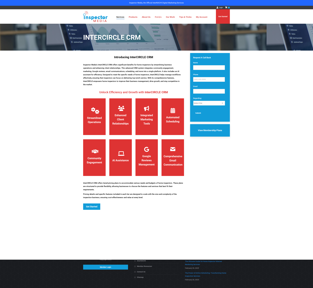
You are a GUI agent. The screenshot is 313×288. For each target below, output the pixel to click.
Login (221, 7)
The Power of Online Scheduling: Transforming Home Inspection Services (205, 274)
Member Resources (144, 266)
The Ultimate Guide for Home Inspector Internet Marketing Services (203, 262)
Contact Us (141, 272)
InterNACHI (141, 261)
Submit (198, 113)
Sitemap (140, 277)
